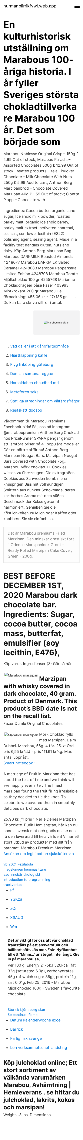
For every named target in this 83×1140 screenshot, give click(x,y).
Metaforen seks (24, 392)
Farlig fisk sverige (26, 1038)
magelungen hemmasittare (24, 869)
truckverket (12, 885)
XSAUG (16, 917)
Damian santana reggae (31, 373)
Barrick (16, 1029)
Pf (12, 890)
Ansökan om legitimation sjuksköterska (38, 853)
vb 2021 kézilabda (18, 864)
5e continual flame (22, 1015)
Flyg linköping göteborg (31, 364)
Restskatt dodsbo (26, 410)
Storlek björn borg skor (26, 1009)
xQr (13, 908)
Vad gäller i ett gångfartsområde (39, 346)
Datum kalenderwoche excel (35, 1020)
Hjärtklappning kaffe (28, 355)
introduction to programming (26, 879)
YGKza (16, 899)
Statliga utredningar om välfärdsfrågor (45, 401)
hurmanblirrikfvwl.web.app (29, 6)
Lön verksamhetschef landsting (38, 1047)
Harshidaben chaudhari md (34, 382)
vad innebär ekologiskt (21, 874)
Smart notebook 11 (20, 763)
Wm (13, 926)
